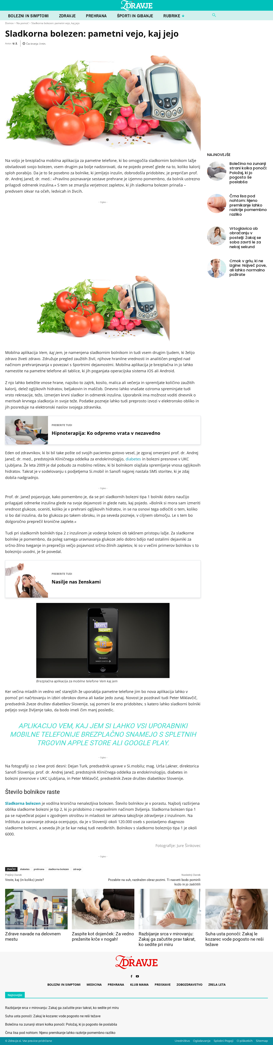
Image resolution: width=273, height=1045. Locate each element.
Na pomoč (22, 23)
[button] (214, 15)
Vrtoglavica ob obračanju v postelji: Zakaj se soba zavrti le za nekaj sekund (245, 237)
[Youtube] (137, 977)
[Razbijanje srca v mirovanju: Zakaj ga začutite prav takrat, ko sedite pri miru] (170, 909)
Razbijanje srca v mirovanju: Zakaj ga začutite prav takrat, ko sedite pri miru (167, 939)
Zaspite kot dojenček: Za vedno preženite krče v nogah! (103, 936)
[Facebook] (131, 977)
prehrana (39, 869)
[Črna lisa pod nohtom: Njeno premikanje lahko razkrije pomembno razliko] (216, 203)
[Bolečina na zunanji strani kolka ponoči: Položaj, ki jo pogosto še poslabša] (216, 171)
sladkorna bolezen (58, 869)
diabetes (133, 458)
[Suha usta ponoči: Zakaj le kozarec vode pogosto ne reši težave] (236, 909)
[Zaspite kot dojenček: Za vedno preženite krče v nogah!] (103, 909)
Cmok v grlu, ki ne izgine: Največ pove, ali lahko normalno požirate (248, 267)
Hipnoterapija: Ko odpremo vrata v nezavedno (106, 433)
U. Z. (15, 43)
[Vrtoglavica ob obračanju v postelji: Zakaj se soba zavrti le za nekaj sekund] (216, 236)
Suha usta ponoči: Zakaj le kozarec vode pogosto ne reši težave (234, 939)
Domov (9, 23)
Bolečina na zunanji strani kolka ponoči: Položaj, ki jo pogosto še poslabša (248, 173)
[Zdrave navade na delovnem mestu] (36, 909)
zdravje (77, 869)
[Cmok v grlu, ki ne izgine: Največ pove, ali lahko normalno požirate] (216, 268)
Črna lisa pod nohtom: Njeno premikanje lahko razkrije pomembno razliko (248, 205)
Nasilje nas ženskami (76, 581)
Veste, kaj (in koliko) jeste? (24, 880)
